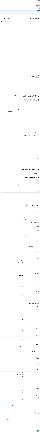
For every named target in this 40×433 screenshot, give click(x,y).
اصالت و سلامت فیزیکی (10, 111)
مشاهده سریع (37, 353)
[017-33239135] (25, 410)
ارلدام (12, 97)
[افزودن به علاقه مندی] (35, 353)
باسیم (12, 104)
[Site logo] (37, 0)
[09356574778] (25, 413)
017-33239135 (38, 5)
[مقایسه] (38, 353)
